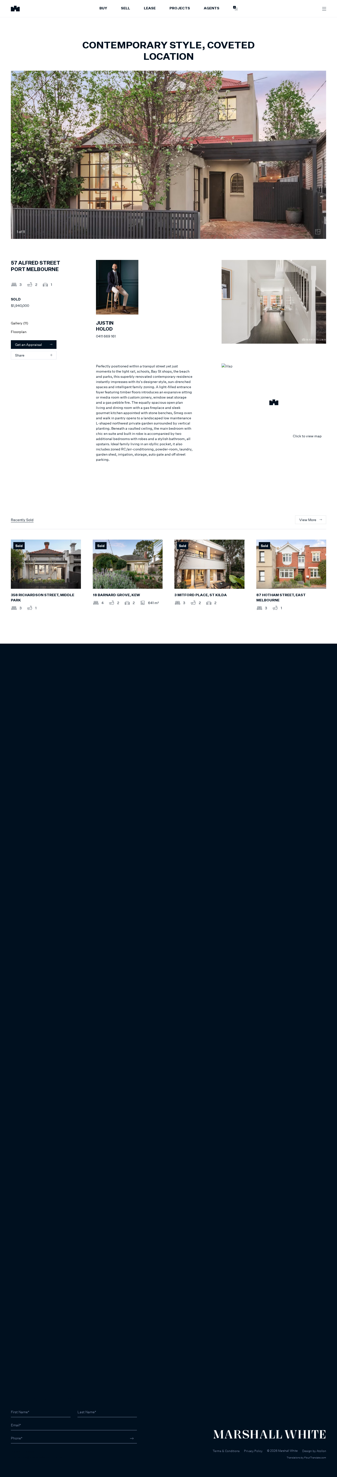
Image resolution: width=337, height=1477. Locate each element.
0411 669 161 (106, 336)
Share (19, 355)
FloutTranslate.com (315, 1457)
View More (307, 520)
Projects (179, 8)
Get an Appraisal (28, 344)
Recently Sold (22, 520)
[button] (274, 403)
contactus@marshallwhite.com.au (37, 1457)
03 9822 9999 (22, 1452)
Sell (125, 8)
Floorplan (18, 332)
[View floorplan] (317, 231)
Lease (150, 8)
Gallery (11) (19, 323)
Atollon (321, 1451)
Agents (211, 8)
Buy (103, 8)
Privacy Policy (253, 1451)
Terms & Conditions (226, 1451)
